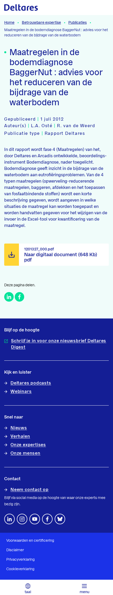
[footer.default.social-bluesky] (60, 519)
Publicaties (77, 23)
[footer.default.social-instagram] (22, 519)
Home (9, 23)
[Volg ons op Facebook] (47, 519)
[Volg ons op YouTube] (34, 519)
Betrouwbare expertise (41, 23)
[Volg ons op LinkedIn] (9, 519)
